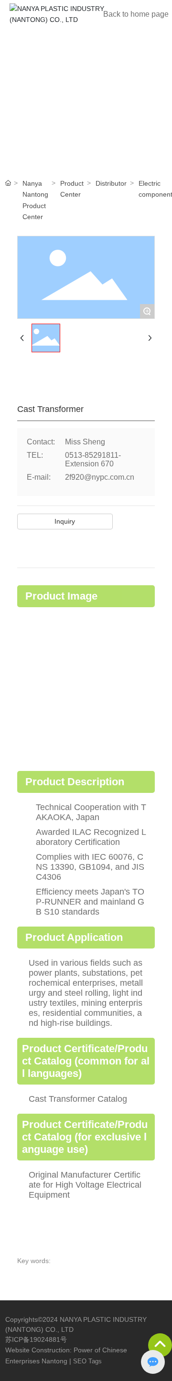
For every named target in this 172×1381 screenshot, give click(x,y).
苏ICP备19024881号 (36, 1339)
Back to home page (136, 14)
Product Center (72, 188)
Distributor (111, 183)
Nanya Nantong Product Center (35, 200)
